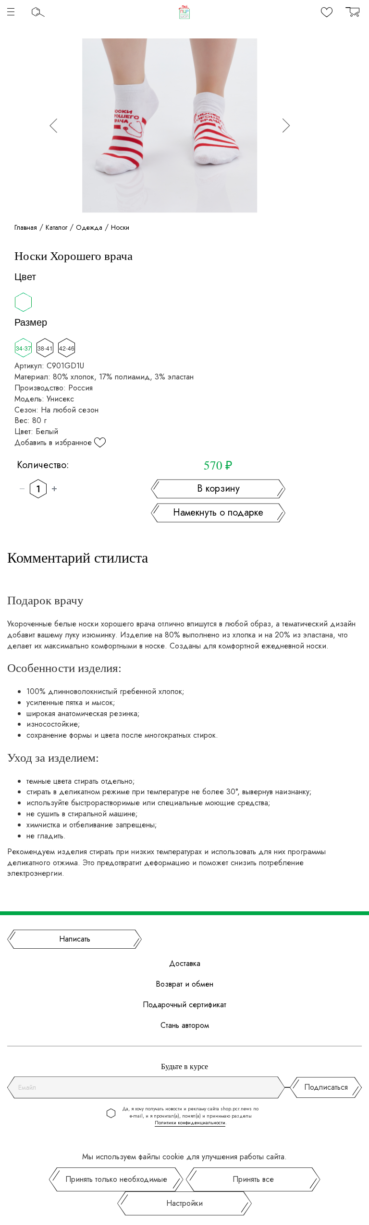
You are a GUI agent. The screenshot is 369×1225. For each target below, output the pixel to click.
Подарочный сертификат (184, 1005)
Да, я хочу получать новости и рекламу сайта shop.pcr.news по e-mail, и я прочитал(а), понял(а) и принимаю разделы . (190, 1116)
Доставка (184, 963)
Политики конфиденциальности (190, 1122)
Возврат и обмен (184, 984)
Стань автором (184, 1025)
